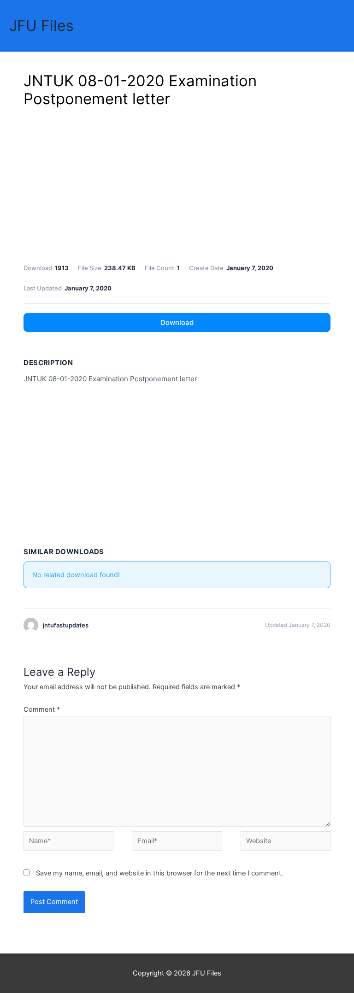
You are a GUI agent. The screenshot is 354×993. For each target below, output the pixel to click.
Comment (42, 709)
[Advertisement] (177, 183)
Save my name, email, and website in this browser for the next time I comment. (159, 873)
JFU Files (41, 26)
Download (177, 322)
